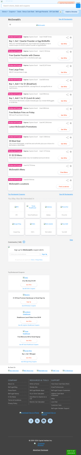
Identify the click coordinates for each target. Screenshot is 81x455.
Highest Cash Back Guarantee (57, 394)
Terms (32, 259)
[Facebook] (30, 420)
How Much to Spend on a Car (38, 398)
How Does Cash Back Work (60, 384)
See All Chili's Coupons (29, 288)
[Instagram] (43, 420)
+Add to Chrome (71, 12)
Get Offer (64, 44)
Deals (19, 12)
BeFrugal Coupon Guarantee (60, 390)
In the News (12, 397)
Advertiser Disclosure (40, 450)
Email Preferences (57, 387)
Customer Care (56, 405)
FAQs (53, 399)
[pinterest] (50, 420)
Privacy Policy (39, 259)
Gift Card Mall (54, 12)
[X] (37, 420)
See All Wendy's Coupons (29, 305)
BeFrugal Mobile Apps (37, 390)
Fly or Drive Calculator (37, 394)
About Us (11, 384)
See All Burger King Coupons (29, 361)
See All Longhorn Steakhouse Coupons (28, 325)
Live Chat (54, 402)
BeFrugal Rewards (42, 12)
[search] (78, 6)
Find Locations (64, 186)
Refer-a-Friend (34, 384)
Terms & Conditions (14, 400)
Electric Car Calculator (37, 402)
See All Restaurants (65, 19)
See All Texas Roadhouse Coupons (28, 344)
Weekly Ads (33, 387)
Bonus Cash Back (28, 12)
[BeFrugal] (8, 1)
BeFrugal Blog (12, 387)
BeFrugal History (13, 394)
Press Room (12, 390)
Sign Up (29, 302)
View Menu (64, 172)
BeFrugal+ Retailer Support (60, 408)
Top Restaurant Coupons (16, 194)
